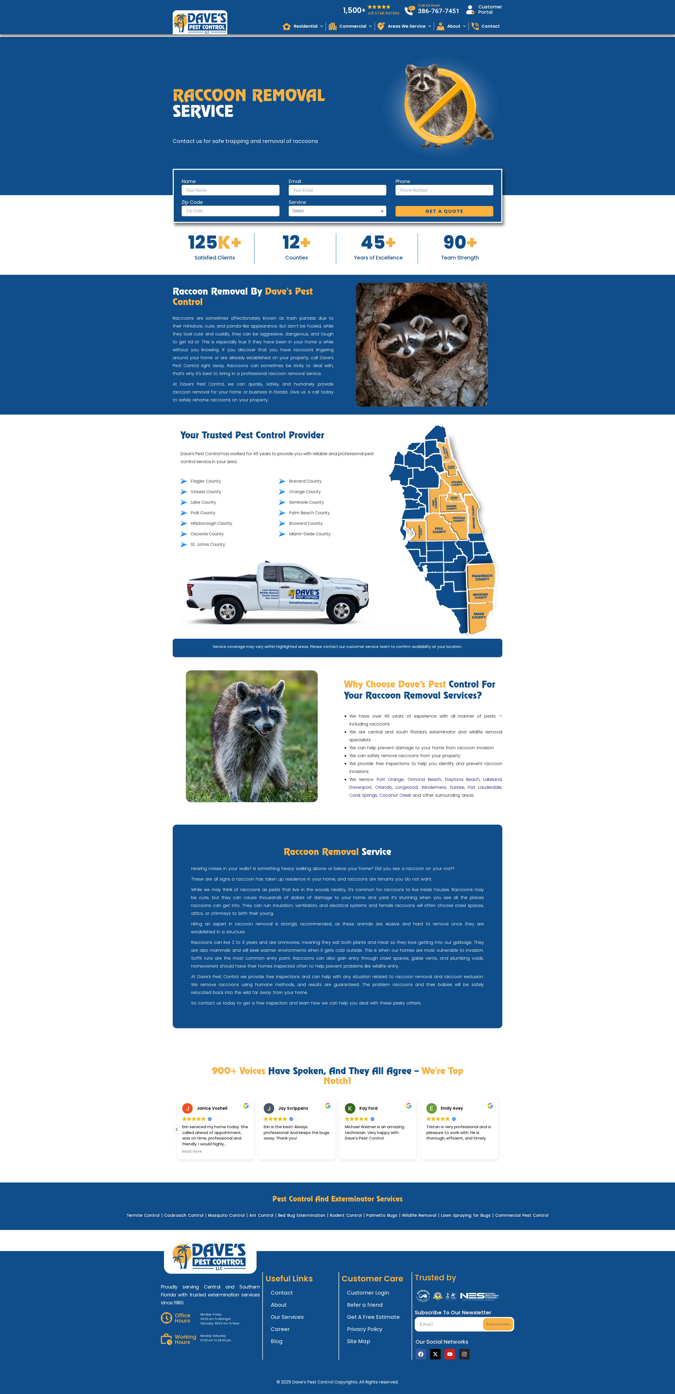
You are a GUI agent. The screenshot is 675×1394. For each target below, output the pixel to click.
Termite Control (143, 1215)
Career (280, 1329)
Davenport (360, 787)
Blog (277, 1341)
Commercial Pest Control (521, 1215)
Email (295, 181)
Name (189, 181)
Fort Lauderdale (485, 787)
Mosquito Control (226, 1215)
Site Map (358, 1341)
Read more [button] (192, 1151)
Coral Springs (363, 795)
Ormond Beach (424, 779)
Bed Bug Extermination (301, 1215)
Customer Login (368, 1292)
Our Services (287, 1317)
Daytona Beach (462, 779)
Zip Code (192, 202)
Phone (403, 181)
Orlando (383, 787)
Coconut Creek (395, 795)
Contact (282, 1292)
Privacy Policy (364, 1329)
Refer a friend (365, 1305)
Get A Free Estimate (373, 1317)
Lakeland (492, 779)
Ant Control (261, 1215)
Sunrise (457, 787)
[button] (177, 1129)
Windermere (433, 787)
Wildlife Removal (419, 1215)
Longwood (407, 787)
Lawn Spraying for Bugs (466, 1215)
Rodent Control (346, 1215)
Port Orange (390, 779)
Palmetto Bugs (381, 1215)
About (279, 1305)
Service (297, 202)
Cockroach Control (184, 1215)
